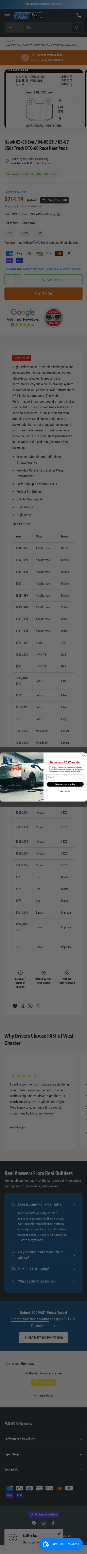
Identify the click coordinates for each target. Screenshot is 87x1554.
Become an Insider (65, 784)
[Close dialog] (84, 755)
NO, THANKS (65, 791)
